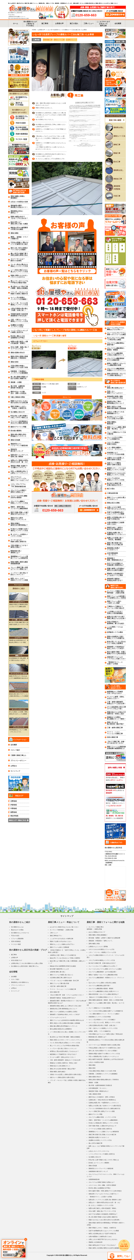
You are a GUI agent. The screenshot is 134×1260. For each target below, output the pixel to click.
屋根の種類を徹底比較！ (111, 422)
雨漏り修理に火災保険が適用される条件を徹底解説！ (105, 1248)
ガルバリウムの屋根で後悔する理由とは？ (18, 491)
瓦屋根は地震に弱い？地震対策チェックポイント (116, 533)
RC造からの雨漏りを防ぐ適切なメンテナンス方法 (20, 529)
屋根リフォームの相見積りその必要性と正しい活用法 (116, 597)
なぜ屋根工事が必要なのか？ (115, 387)
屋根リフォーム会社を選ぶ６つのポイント (116, 498)
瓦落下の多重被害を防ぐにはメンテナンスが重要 (115, 513)
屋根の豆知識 (15, 440)
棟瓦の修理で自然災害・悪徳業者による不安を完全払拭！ (106, 1059)
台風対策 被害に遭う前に (57, 972)
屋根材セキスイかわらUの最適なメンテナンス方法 (116, 474)
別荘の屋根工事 (112, 737)
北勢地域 (13, 801)
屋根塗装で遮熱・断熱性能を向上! (115, 559)
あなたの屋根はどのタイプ (97, 932)
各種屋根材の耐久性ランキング (98, 1171)
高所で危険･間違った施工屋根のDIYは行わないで (20, 513)
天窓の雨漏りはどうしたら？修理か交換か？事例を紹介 (106, 1034)
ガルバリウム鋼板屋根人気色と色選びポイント (115, 354)
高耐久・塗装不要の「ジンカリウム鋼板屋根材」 (104, 1120)
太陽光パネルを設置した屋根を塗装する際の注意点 (65, 1074)
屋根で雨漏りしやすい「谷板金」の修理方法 (18, 407)
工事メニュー (89, 23)
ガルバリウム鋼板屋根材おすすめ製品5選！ (115, 359)
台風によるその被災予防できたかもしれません (116, 508)
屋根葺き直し (119, 170)
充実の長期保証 (16, 941)
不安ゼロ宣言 (15, 935)
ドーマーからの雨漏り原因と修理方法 (18, 540)
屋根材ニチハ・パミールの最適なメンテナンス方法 (116, 469)
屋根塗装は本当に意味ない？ (17, 212)
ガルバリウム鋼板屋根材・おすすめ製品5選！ (103, 972)
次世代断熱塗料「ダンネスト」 (112, 554)
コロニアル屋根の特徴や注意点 (113, 443)
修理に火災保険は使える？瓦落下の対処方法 (116, 518)
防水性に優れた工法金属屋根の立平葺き (18, 337)
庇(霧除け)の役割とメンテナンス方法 (17, 326)
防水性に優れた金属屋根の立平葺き (100, 1188)
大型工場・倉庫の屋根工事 (58, 986)
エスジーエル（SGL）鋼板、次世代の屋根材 (102, 1185)
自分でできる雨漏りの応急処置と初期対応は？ (115, 564)
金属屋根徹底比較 (94, 1179)
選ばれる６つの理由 (17, 930)
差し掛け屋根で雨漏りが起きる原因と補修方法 (103, 1217)
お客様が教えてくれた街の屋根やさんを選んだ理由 (27, 963)
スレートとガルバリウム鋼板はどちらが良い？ (115, 328)
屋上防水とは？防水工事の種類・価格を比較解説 (19, 287)
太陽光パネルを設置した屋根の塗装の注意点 (115, 458)
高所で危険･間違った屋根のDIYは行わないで (102, 1126)
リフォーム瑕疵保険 (17, 938)
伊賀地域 (13, 805)
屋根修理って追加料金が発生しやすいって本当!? (115, 647)
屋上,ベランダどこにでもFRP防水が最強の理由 (19, 281)
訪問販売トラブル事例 (115, 632)
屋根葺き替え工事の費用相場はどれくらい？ (115, 402)
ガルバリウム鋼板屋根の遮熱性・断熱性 (115, 349)
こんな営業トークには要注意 (115, 627)
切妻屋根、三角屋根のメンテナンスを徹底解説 (19, 372)
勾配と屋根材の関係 (18, 397)
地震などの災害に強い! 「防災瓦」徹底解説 (115, 538)
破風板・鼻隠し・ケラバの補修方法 (100, 1031)
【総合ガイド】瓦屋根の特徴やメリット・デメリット (105, 997)
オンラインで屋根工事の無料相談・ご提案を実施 (115, 592)
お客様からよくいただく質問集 (98, 946)
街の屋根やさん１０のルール (20, 933)
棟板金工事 (118, 179)
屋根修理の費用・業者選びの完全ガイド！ (19, 206)
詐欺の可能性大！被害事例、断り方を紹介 (115, 622)
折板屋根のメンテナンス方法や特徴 (100, 1017)
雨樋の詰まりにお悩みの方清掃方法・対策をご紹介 (116, 713)
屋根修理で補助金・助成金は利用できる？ (115, 579)
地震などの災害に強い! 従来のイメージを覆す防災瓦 (105, 1105)
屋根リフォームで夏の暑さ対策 (59, 983)
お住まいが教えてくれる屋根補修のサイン (115, 412)
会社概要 (118, 23)
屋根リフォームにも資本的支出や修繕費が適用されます (67, 1020)
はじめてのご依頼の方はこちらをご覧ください (64, 927)
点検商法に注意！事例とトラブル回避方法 (63, 955)
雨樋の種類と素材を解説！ (58, 1071)
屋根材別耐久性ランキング (17, 450)
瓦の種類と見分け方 (18, 412)
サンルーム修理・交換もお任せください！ (115, 697)
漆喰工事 (117, 145)
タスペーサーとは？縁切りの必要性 (18, 259)
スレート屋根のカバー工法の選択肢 (116, 433)
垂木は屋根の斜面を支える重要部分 (61, 1029)
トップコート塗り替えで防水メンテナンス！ (19, 573)
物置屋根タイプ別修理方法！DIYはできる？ (115, 692)
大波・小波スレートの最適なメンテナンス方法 (19, 320)
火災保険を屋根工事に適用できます (61, 977)
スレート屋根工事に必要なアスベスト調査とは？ (19, 568)
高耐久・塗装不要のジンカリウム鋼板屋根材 (19, 507)
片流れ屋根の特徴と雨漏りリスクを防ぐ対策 (19, 366)
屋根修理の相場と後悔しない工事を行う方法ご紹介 (65, 1006)
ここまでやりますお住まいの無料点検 (103, 24)
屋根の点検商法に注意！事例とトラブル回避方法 (115, 637)
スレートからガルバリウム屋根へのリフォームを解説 (116, 333)
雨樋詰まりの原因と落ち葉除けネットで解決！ (116, 718)
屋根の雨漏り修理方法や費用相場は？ (19, 524)
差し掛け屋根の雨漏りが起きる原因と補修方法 (19, 377)
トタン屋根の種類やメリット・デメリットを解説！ (104, 1014)
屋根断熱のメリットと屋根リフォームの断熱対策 (19, 557)
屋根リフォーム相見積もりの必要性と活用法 (63, 1011)
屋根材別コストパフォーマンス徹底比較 (19, 444)
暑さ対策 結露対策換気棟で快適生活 (18, 387)
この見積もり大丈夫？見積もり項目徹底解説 (115, 612)
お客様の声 (59, 23)
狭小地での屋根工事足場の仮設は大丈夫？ (115, 484)
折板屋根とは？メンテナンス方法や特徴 (115, 453)
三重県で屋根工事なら (18, 755)
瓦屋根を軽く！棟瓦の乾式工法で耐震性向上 (102, 1100)
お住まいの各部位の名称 (19, 202)
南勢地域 (13, 812)
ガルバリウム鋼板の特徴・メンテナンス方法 (102, 1117)
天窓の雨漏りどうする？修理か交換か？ (19, 546)
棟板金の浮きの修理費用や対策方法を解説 (19, 228)
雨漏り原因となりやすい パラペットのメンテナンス (66, 1040)
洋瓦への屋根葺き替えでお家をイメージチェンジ (19, 472)
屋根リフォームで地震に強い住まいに (61, 975)
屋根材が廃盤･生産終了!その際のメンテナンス (19, 466)
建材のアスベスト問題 (18, 427)
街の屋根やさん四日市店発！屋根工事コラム (25, 966)
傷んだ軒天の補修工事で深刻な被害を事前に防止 (19, 254)
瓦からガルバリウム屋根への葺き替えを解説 (115, 338)
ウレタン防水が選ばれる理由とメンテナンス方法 (19, 265)
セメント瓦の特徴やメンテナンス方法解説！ (19, 298)
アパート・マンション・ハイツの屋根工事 (63, 989)
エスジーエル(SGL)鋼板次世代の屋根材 (19, 496)
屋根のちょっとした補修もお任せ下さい (62, 944)
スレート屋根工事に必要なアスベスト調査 (102, 1111)
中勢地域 (13, 808)
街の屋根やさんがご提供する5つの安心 (30, 24)
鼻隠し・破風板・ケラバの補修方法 (19, 237)
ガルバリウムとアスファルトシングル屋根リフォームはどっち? (20, 478)
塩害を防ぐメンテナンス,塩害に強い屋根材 (19, 455)
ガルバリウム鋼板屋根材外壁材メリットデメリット (116, 369)
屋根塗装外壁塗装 (117, 187)
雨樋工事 (117, 153)
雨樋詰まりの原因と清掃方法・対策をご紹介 (63, 1063)
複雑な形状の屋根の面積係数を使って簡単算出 (19, 357)
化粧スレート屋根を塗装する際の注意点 (114, 463)
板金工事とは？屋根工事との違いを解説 (19, 223)
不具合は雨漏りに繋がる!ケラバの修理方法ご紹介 (19, 243)
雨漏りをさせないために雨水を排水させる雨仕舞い (104, 1220)
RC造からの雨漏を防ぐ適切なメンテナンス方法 (103, 1123)
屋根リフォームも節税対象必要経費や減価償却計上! (116, 747)
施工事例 (44, 23)
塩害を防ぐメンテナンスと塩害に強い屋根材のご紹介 (105, 1199)
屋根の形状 (14, 362)
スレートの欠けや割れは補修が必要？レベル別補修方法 (106, 1011)
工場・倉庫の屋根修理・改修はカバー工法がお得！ (116, 702)
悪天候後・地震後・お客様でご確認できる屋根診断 (104, 938)
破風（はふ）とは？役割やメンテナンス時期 (19, 579)
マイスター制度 (16, 944)
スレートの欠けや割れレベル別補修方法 (115, 438)
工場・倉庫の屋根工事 (115, 727)
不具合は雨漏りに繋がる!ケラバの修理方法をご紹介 (105, 1048)
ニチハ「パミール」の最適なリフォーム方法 (102, 952)
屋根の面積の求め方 (18, 352)
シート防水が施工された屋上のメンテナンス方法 (19, 270)
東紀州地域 (14, 816)
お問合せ (14, 766)
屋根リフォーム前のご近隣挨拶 (59, 947)
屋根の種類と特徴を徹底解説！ (18, 197)
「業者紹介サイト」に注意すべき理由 (115, 663)
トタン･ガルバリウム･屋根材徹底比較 (18, 485)
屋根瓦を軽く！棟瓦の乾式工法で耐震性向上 (115, 528)
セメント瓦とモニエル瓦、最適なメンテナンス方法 (104, 1022)
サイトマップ (15, 771)
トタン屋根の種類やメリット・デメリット (115, 448)
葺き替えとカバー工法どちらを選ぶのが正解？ (115, 417)
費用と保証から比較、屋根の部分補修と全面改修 (116, 407)
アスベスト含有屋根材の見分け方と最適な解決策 (19, 422)
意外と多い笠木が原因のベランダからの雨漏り (19, 248)
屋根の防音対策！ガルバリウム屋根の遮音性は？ (116, 374)
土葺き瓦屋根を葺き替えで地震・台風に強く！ (19, 309)
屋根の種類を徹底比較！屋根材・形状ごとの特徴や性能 (106, 1000)
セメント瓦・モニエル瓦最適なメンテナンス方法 (19, 304)
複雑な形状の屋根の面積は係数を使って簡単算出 (104, 1079)
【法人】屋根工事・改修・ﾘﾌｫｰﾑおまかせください (116, 742)
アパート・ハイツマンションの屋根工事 (115, 732)
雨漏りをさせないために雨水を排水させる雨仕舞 (19, 401)
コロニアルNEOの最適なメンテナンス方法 (115, 479)
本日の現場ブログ (16, 960)
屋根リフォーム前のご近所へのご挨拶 (114, 602)
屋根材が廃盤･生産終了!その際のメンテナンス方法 (104, 1053)
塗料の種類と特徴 (115, 768)
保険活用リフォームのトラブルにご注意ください (116, 657)
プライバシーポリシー (18, 760)
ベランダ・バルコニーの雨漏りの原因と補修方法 (19, 292)
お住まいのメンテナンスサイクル (99, 1151)
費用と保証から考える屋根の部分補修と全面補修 (65, 1023)
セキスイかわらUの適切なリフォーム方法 (101, 949)
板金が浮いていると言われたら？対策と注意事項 (116, 642)
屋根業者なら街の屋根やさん (20, 982)
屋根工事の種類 (115, 120)
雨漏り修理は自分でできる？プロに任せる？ (19, 217)
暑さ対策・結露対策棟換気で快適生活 (100, 1085)
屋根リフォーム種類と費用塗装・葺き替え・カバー (116, 428)
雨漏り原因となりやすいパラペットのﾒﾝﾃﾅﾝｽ (19, 276)
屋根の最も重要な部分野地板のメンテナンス (18, 435)
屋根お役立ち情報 (113, 503)
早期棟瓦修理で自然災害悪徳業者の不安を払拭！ (19, 315)
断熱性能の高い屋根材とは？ (16, 551)
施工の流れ (74, 23)
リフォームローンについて (58, 1017)
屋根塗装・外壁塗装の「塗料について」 (101, 941)
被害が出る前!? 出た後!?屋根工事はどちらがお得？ (116, 617)
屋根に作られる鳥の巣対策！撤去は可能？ (63, 1069)
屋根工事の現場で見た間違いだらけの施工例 (115, 543)
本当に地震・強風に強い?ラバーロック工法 (20, 348)
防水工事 (117, 162)
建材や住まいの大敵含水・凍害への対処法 (18, 392)
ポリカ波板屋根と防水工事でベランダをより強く (116, 707)
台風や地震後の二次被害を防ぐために (115, 523)
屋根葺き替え (119, 127)
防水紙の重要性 (16, 430)
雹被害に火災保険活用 (95, 1242)
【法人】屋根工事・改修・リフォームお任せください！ (67, 995)
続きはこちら (67, 397)
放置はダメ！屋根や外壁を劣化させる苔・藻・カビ (104, 1202)
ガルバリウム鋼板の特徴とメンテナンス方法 (19, 502)
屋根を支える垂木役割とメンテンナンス (18, 518)
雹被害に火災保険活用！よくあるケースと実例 (115, 574)
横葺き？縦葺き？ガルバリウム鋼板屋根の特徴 (116, 364)
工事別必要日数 (112, 493)
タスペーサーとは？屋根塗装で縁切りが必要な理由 (104, 1045)
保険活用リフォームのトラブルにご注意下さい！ (104, 1194)
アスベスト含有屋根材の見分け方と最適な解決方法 (104, 1108)
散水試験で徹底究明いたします (59, 969)
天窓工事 (117, 196)
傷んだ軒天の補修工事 (95, 1143)
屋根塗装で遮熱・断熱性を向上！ (99, 1091)
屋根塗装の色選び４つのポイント (113, 549)
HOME (34, 29)
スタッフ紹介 (15, 750)
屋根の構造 (14, 233)
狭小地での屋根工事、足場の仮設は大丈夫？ (102, 963)
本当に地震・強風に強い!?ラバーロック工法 (102, 1211)
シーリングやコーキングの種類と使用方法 (19, 331)
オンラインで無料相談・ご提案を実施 (61, 930)
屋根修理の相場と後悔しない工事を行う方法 (115, 397)
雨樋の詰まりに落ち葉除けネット (60, 1066)
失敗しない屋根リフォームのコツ (115, 392)
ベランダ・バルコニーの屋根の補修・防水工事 (64, 980)
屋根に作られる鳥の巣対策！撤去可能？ (115, 723)
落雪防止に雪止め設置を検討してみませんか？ (64, 1051)
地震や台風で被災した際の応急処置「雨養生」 (19, 342)
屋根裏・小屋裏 (16, 382)
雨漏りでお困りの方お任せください (61, 941)
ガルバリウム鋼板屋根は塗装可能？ (115, 344)
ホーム (15, 23)
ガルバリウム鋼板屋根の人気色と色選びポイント (104, 991)
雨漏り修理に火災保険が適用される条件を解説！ (115, 569)
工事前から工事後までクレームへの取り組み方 (115, 607)
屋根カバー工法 (119, 136)
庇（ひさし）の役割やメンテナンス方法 (19, 535)
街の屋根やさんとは (17, 927)
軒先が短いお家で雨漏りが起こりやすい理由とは (19, 416)
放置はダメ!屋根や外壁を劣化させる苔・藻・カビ (19, 461)
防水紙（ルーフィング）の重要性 (99, 1163)
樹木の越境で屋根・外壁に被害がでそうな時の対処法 (116, 652)
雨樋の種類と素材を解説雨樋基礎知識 (19, 562)
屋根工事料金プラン (56, 935)
